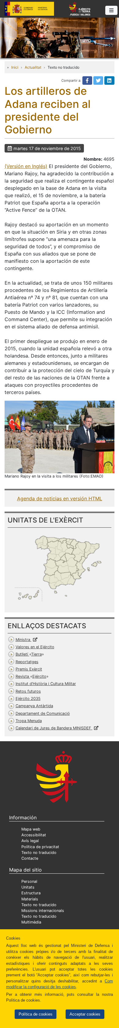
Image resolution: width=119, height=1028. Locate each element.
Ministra (23, 639)
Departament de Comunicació (43, 713)
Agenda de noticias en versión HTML (59, 498)
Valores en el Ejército (35, 647)
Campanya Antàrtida (34, 706)
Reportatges (27, 662)
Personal (29, 881)
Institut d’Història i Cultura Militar (46, 683)
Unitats (27, 887)
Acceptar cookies (85, 1014)
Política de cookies (35, 1014)
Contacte (29, 858)
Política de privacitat (40, 847)
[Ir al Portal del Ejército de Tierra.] (59, 37)
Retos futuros (28, 691)
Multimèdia (31, 922)
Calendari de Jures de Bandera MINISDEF (54, 728)
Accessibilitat (33, 835)
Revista (31, 676)
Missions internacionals (42, 910)
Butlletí (29, 654)
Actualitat (33, 67)
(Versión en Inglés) (26, 166)
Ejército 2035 (28, 698)
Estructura (31, 893)
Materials (29, 899)
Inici (14, 67)
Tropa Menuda (29, 720)
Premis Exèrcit (29, 669)
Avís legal (30, 840)
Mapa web (30, 829)
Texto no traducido (38, 852)
